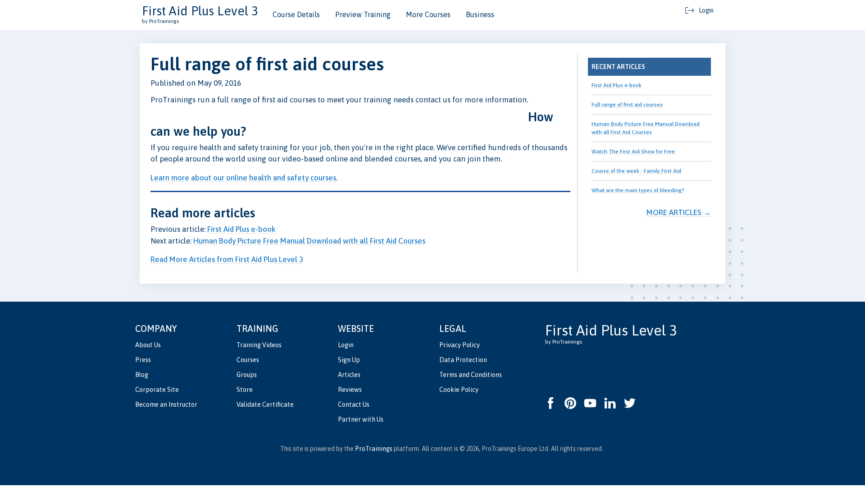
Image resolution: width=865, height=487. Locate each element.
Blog (141, 374)
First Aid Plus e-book (241, 229)
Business (480, 14)
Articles (349, 374)
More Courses (428, 14)
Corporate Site (157, 389)
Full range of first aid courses (627, 104)
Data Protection (463, 359)
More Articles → (678, 212)
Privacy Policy (459, 345)
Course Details (296, 14)
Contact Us (353, 404)
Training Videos (259, 345)
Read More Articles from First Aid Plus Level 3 (226, 259)
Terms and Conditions (470, 374)
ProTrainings (373, 448)
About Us (148, 345)
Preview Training (363, 14)
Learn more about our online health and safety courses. (244, 177)
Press (143, 359)
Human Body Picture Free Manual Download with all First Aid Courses (309, 240)
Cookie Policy (458, 389)
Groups (247, 374)
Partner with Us (360, 419)
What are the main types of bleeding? (638, 190)
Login (346, 345)
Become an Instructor (166, 404)
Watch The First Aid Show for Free (633, 151)
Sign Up (349, 359)
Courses (248, 359)
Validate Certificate (265, 404)
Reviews (350, 389)
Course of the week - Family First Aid (636, 171)
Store (245, 389)
